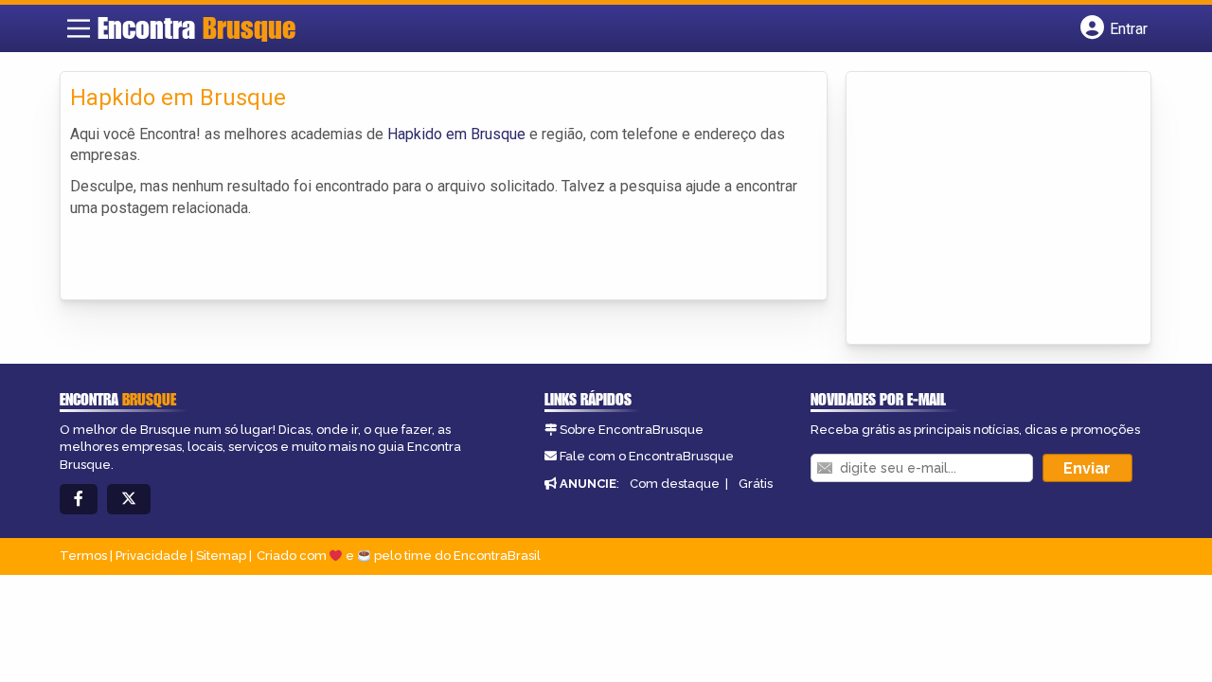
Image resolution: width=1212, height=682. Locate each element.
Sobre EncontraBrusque (632, 429)
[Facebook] (79, 499)
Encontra (196, 27)
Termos (83, 555)
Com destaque (675, 483)
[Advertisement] (998, 209)
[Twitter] (129, 499)
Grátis (756, 483)
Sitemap (221, 555)
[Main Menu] (79, 28)
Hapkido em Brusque (456, 134)
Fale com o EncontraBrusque (647, 456)
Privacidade (151, 555)
